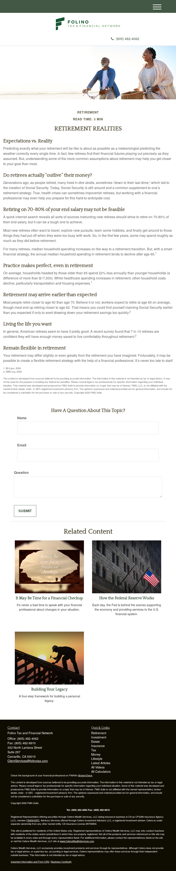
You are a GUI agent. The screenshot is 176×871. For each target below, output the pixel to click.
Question (21, 472)
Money (95, 754)
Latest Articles (100, 763)
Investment (98, 737)
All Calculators (101, 771)
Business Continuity (61, 861)
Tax (93, 750)
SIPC (36, 820)
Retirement (98, 733)
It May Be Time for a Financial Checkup (49, 598)
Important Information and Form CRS (30, 861)
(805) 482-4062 (127, 38)
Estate (95, 741)
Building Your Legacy (49, 689)
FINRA (29, 820)
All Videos (98, 767)
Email (21, 445)
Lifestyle (96, 758)
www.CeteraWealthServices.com (77, 841)
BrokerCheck (85, 775)
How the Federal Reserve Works (126, 598)
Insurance (98, 746)
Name (22, 418)
